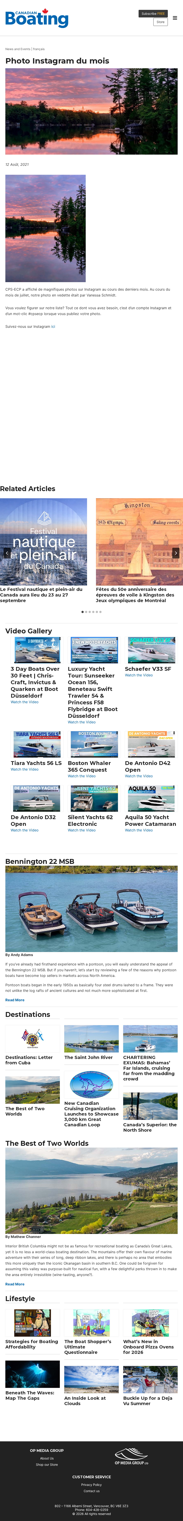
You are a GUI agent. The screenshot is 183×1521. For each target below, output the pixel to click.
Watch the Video (25, 702)
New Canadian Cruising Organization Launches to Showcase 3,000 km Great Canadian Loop (91, 1114)
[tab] (82, 612)
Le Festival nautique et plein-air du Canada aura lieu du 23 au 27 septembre (41, 595)
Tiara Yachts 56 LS (36, 763)
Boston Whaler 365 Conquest (89, 766)
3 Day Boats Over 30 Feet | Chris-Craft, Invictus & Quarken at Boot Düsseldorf (35, 682)
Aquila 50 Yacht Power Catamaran (150, 820)
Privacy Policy (91, 1485)
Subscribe (153, 13)
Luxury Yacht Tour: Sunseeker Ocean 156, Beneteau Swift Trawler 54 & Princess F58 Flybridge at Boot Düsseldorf (93, 692)
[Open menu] (175, 17)
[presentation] (43, 542)
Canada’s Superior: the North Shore (150, 1127)
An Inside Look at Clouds (85, 1400)
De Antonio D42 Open (148, 766)
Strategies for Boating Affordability (31, 1344)
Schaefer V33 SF (148, 669)
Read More (15, 1000)
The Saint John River (88, 1057)
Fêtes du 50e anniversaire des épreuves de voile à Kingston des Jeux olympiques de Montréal (135, 595)
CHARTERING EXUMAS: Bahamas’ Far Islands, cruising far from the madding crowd (149, 1068)
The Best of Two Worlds (25, 1111)
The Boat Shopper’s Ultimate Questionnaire (87, 1347)
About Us (47, 1458)
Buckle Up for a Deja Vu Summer (148, 1400)
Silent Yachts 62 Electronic (90, 820)
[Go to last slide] (7, 553)
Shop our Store (47, 1464)
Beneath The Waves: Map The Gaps (29, 1395)
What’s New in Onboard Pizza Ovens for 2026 (148, 1347)
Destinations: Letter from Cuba (29, 1060)
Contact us (92, 1491)
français (39, 49)
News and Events (17, 49)
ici (53, 326)
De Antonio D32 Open (33, 820)
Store (160, 22)
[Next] (175, 553)
